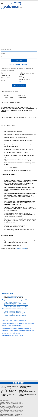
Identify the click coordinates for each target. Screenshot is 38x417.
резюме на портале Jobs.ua (20, 308)
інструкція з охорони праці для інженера (14, 320)
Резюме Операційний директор (12, 311)
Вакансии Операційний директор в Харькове (16, 305)
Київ (20, 81)
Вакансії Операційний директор (12, 302)
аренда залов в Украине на (27, 392)
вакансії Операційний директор (15, 296)
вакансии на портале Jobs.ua (21, 300)
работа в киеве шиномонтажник (11, 325)
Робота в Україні (5, 68)
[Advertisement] (19, 28)
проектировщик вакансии (9, 328)
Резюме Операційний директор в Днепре (15, 315)
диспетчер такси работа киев (11, 333)
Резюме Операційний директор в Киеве (14, 312)
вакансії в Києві (12, 297)
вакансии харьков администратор (12, 335)
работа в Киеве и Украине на (9, 387)
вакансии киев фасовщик (26, 323)
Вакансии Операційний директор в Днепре (15, 306)
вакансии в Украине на (7, 395)
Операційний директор (21, 248)
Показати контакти (19, 85)
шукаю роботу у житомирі (10, 323)
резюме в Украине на (25, 387)
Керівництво (14, 68)
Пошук (19, 61)
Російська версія (5, 8)
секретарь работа (7, 330)
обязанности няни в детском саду (24, 330)
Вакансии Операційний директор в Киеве (15, 303)
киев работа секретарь (25, 328)
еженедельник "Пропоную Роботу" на (8, 389)
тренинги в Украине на (25, 389)
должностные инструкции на (27, 395)
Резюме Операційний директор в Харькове (15, 314)
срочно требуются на (7, 392)
